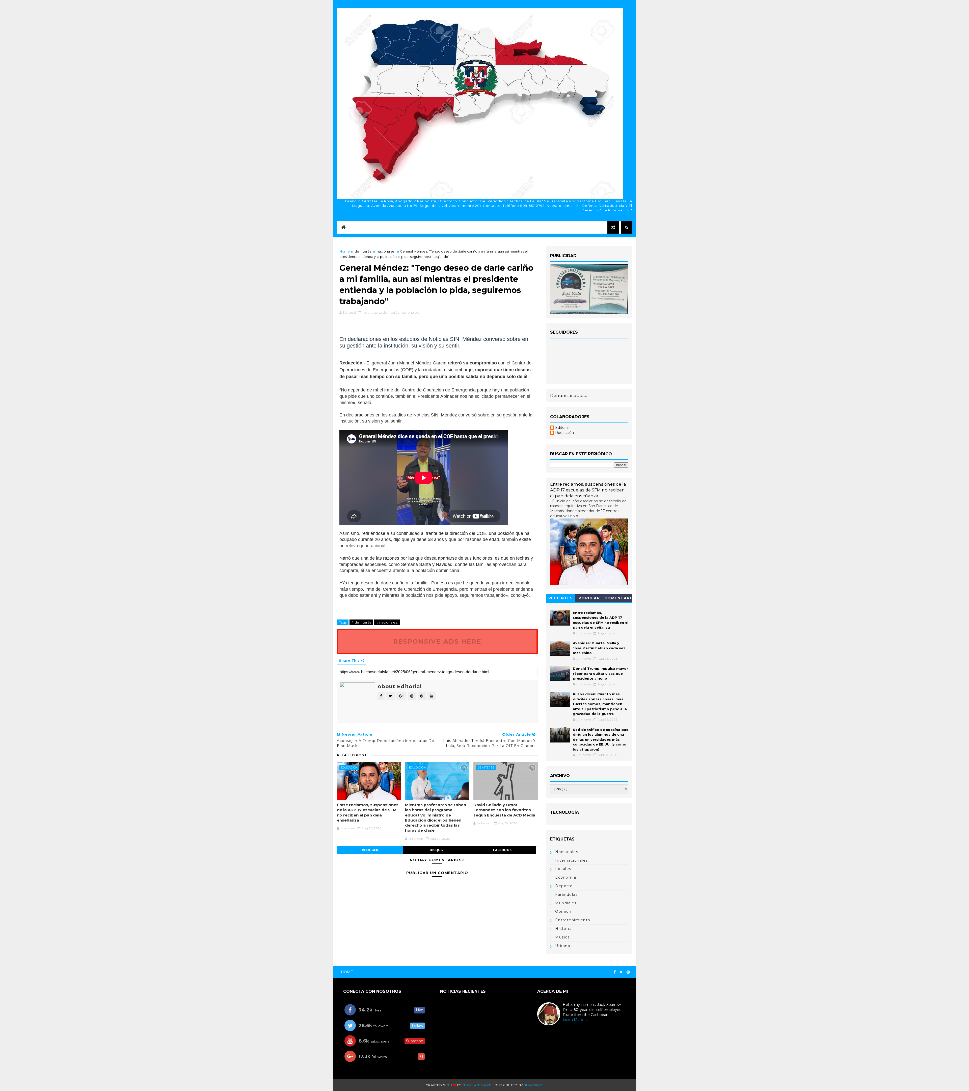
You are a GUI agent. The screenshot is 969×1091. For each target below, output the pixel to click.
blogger (370, 850)
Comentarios (617, 599)
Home (344, 251)
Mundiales (566, 903)
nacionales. (386, 251)
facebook (502, 850)
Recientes (560, 598)
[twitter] (621, 972)
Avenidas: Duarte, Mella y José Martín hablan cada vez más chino (599, 648)
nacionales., (410, 312)
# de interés (361, 622)
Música (562, 937)
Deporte (564, 886)
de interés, (391, 312)
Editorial (562, 428)
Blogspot (533, 1085)
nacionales (566, 852)
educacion (349, 767)
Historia (563, 928)
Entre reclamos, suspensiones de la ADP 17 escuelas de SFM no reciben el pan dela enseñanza (367, 812)
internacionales (571, 860)
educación (417, 767)
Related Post (352, 755)
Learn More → (575, 1019)
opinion (563, 911)
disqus (436, 850)
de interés (363, 251)
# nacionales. (387, 622)
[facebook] (614, 972)
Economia (565, 877)
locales (563, 868)
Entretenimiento (572, 920)
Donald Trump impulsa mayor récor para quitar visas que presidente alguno (600, 673)
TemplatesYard (477, 1085)
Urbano (562, 946)
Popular (589, 598)
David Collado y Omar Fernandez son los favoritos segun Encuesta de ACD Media (504, 809)
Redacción (564, 433)
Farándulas (566, 894)
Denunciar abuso (568, 395)
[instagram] (628, 972)
